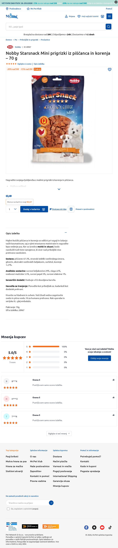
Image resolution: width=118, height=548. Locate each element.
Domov (9, 39)
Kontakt (84, 461)
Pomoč (109, 8)
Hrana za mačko (14, 466)
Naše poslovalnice (40, 466)
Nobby (18, 47)
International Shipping (65, 476)
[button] (109, 16)
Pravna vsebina (38, 480)
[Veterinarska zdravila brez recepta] (12, 526)
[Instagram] (94, 527)
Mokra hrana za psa (16, 461)
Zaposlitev (35, 471)
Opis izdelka (39, 64)
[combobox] (57, 26)
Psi (16, 39)
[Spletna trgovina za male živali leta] (30, 526)
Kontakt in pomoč (39, 476)
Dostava (57, 456)
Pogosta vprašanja (90, 471)
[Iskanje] (108, 26)
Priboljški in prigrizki (29, 39)
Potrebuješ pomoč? (90, 456)
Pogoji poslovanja (62, 471)
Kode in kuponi (88, 466)
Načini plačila (60, 461)
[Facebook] (86, 527)
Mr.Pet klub (36, 461)
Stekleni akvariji (14, 471)
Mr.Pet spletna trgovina (102, 535)
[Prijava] (51, 502)
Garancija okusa (61, 480)
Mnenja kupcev (61, 485)
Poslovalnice (15, 8)
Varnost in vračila (62, 466)
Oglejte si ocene (24, 64)
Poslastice (45, 39)
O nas (33, 456)
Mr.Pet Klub (36, 8)
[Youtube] (102, 527)
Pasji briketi (12, 456)
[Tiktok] (110, 527)
